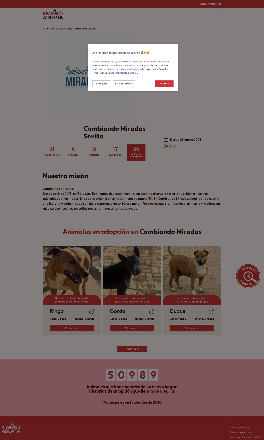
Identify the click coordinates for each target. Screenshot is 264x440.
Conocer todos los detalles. (144, 69)
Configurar (101, 83)
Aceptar (164, 83)
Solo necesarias (124, 83)
